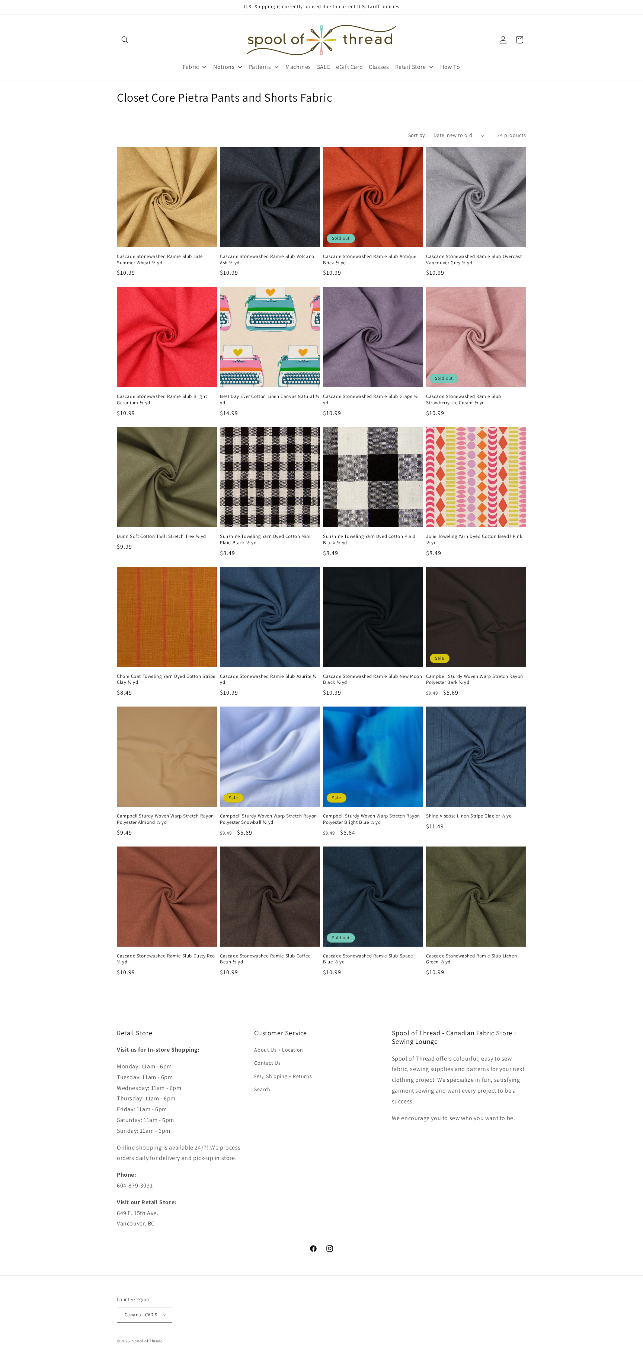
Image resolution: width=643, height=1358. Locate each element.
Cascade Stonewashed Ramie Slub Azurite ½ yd (268, 679)
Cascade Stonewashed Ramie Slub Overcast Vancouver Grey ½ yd (474, 260)
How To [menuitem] (450, 67)
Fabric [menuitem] (191, 67)
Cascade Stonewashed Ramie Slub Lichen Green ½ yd (471, 959)
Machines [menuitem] (298, 67)
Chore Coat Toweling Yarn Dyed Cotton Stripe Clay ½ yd (166, 679)
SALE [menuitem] (323, 67)
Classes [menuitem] (379, 67)
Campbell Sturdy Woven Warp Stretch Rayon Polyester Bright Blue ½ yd (371, 819)
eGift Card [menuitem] (349, 67)
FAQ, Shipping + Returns (283, 1076)
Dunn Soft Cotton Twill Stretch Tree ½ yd (161, 536)
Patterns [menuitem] (260, 67)
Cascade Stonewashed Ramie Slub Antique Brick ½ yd (369, 260)
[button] (125, 40)
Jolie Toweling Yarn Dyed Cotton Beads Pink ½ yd (474, 539)
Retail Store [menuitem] (410, 67)
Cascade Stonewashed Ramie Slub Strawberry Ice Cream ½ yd (463, 399)
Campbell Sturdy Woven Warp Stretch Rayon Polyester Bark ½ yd (474, 679)
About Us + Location (278, 1049)
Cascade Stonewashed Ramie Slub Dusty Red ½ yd (166, 959)
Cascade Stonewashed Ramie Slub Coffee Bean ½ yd (265, 959)
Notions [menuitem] (223, 67)
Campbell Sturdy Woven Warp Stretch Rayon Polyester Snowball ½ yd (268, 819)
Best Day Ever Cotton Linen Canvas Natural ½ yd (270, 399)
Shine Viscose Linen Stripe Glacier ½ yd (469, 816)
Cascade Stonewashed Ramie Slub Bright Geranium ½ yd (162, 399)
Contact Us (267, 1062)
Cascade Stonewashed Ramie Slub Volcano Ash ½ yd (267, 260)
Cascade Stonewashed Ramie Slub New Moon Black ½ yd (372, 679)
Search (262, 1089)
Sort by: (417, 135)
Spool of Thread (147, 1340)
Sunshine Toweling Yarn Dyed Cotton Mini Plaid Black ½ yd (265, 539)
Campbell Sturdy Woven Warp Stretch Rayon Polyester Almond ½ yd (165, 819)
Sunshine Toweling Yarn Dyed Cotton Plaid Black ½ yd (369, 539)
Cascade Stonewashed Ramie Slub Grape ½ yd (370, 399)
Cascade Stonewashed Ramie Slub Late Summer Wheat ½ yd (160, 260)
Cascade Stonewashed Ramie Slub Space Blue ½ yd (368, 959)
